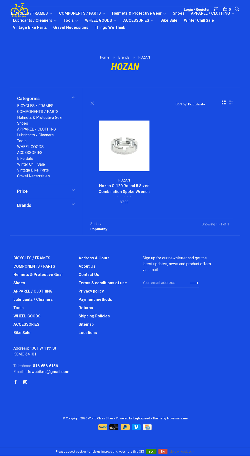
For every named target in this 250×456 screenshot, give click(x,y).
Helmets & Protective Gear (137, 13)
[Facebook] (15, 382)
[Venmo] (137, 428)
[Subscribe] (193, 282)
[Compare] (216, 9)
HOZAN (144, 57)
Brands (123, 57)
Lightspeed (141, 418)
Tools (68, 20)
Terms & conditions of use (103, 283)
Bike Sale (168, 20)
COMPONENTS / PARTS (80, 13)
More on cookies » (181, 451)
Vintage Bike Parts (30, 27)
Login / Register (197, 9)
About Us (87, 266)
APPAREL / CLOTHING (36, 129)
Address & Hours (94, 258)
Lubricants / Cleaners (32, 20)
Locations (88, 332)
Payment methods (95, 299)
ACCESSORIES (136, 20)
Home (104, 57)
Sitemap (86, 324)
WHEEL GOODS (98, 20)
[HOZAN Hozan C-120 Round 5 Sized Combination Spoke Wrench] (124, 147)
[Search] (237, 9)
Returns (86, 307)
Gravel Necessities (70, 27)
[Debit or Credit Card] (114, 428)
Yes (151, 451)
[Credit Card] (147, 428)
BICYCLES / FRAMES (29, 13)
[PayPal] (103, 428)
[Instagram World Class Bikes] (25, 382)
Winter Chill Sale (199, 20)
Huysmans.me (177, 418)
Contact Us (89, 274)
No (163, 451)
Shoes (179, 13)
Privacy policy (91, 291)
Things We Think (110, 27)
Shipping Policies (94, 316)
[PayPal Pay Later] (126, 428)
